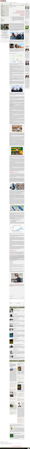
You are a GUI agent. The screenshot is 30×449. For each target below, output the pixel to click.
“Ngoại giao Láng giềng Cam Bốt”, (12, 255)
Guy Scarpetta (2, 21)
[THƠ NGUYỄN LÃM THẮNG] (11, 319)
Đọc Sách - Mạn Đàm (16, 424)
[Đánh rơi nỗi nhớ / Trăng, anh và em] (11, 325)
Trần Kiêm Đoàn (15, 404)
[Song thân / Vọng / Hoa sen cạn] (11, 311)
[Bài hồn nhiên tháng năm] (11, 341)
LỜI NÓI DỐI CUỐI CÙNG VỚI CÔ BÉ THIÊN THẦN (20, 364)
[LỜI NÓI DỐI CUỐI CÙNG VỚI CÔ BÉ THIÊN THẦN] (19, 368)
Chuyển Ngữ (20, 424)
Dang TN (26, 40)
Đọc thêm (23, 311)
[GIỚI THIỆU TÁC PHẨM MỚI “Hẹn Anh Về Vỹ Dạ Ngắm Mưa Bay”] (11, 435)
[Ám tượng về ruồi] (11, 329)
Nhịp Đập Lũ (12, 217)
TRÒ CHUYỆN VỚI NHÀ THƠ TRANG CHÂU (20, 400)
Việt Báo (27, 78)
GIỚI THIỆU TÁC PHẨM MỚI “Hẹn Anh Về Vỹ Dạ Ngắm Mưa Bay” (15, 433)
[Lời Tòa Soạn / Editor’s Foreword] (27, 7)
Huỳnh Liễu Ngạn (15, 397)
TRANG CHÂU (22, 401)
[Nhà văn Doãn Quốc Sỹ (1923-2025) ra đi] (27, 76)
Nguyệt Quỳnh (19, 379)
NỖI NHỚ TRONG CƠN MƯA (27, 23)
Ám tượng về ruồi (14, 328)
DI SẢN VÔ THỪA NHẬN (20, 396)
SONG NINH (14, 324)
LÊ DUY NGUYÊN (27, 35)
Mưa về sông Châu (14, 355)
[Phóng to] (10, 4)
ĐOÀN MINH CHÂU (15, 339)
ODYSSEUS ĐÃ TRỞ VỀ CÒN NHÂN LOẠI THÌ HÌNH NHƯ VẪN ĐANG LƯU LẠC (20, 383)
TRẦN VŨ (20, 422)
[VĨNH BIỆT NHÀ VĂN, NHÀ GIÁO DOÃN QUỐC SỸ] (27, 50)
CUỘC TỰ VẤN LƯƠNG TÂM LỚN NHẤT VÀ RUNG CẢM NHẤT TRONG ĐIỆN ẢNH (20, 393)
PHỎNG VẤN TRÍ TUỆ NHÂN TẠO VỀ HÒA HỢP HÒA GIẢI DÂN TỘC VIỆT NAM (20, 419)
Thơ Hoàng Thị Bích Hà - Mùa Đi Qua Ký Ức (13, 390)
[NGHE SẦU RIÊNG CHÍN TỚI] (11, 405)
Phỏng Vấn (18, 398)
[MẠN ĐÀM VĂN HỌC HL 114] (11, 352)
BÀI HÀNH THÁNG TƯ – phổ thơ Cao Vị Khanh (27, 41)
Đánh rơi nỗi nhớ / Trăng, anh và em (16, 323)
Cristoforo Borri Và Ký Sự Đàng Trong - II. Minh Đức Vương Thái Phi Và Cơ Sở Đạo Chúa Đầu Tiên (13, 386)
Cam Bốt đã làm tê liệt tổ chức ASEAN (19, 239)
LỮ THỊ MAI (14, 356)
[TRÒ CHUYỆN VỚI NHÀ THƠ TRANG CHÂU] (19, 404)
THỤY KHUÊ (11, 385)
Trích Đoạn (13, 424)
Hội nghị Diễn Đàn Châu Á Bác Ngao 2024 (14, 111)
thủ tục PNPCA (18, 244)
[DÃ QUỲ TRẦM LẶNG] (11, 335)
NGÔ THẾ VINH (11, 7)
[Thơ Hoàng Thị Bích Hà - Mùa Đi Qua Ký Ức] (11, 394)
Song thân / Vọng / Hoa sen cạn (15, 308)
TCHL (27, 65)
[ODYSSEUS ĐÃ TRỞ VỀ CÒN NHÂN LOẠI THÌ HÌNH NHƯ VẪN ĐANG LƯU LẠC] (19, 387)
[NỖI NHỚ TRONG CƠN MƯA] (27, 27)
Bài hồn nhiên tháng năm (15, 338)
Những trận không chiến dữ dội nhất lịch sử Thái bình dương (18, 344)
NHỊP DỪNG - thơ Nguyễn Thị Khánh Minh (27, 37)
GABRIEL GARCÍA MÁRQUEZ (3, 19)
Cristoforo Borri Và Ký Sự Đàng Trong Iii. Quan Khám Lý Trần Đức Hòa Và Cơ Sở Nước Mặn (13, 385)
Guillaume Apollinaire (2, 20)
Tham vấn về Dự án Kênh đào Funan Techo (16, 122)
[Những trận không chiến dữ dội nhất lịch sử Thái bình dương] (11, 346)
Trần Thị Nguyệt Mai (19, 401)
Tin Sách (11, 424)
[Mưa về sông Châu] (11, 356)
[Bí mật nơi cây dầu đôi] (11, 315)
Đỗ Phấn (14, 329)
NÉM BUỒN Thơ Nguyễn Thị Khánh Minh (26, 39)
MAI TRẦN (19, 421)
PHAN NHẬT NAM (22, 422)
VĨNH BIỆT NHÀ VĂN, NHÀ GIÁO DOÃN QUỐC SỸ (27, 46)
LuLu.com (7, 37)
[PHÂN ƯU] (27, 63)
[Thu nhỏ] (9, 4)
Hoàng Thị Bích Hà (15, 434)
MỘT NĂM (11, 397)
